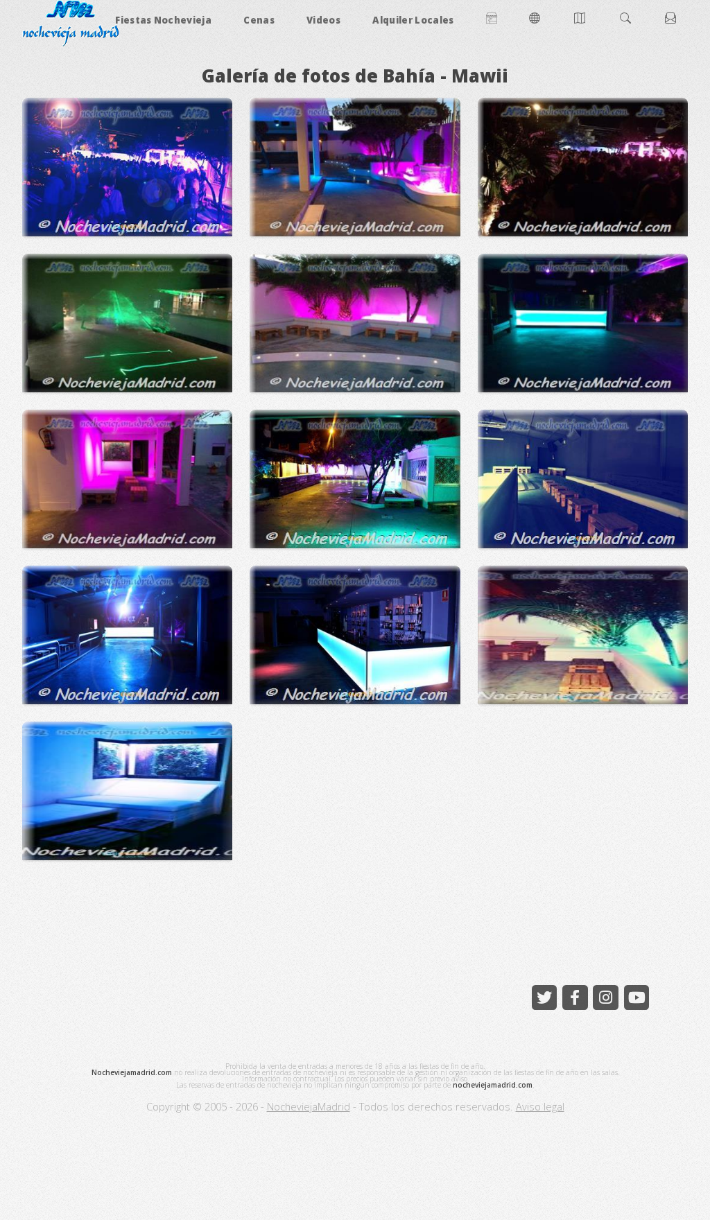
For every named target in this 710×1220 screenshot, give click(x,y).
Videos (323, 20)
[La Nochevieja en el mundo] (536, 20)
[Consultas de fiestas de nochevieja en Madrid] (672, 20)
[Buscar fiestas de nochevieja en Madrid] (627, 20)
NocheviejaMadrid (308, 1106)
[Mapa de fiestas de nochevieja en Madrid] (581, 20)
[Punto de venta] (491, 20)
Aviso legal (540, 1106)
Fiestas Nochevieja (163, 20)
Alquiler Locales (412, 20)
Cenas (259, 20)
